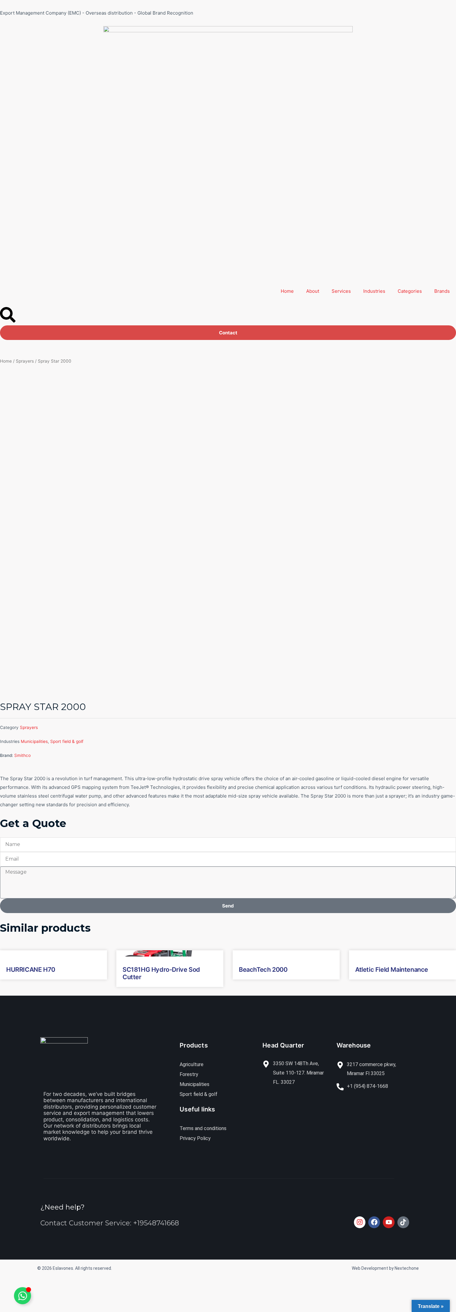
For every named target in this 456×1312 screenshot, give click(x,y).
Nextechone (407, 1268)
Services (341, 291)
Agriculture (191, 1064)
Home (287, 291)
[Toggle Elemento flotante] (22, 1295)
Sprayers (25, 361)
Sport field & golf (66, 741)
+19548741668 (156, 1223)
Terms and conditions (203, 1128)
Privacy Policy (195, 1138)
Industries (374, 291)
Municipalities (34, 741)
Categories (410, 291)
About (312, 291)
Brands (442, 291)
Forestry (189, 1074)
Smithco (22, 755)
